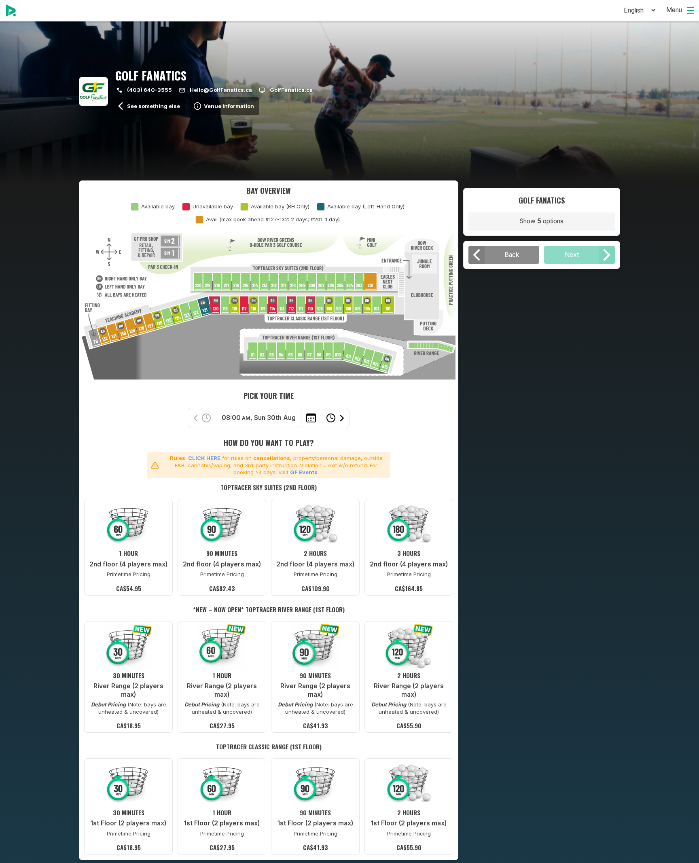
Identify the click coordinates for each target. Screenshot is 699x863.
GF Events (304, 472)
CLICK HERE (204, 458)
